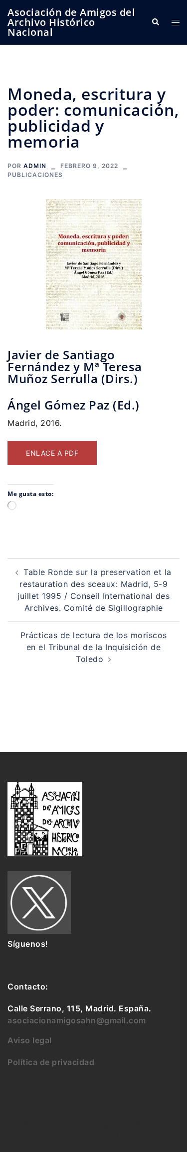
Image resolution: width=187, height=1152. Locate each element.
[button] (155, 22)
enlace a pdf (52, 453)
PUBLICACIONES (35, 174)
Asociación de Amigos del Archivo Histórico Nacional (71, 22)
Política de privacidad (50, 1062)
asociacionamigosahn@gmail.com (76, 1020)
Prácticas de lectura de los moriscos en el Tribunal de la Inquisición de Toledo (93, 647)
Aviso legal (29, 1040)
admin (34, 165)
